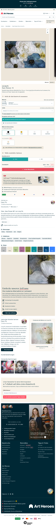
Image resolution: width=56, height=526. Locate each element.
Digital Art (9, 238)
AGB (16, 515)
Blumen (3, 238)
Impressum (49, 515)
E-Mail (49, 22)
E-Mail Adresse (7, 390)
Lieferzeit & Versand (9, 434)
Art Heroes (6, 466)
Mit (42, 159)
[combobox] (24, 17)
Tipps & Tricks (37, 21)
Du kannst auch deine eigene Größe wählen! (16, 113)
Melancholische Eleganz (7, 241)
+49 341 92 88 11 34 (12, 424)
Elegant (19, 232)
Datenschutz (43, 515)
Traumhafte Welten (46, 238)
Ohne (16, 159)
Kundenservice (50, 21)
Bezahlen (6, 432)
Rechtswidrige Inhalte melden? (33, 515)
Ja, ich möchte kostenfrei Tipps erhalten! (14, 397)
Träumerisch (9, 232)
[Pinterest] (10, 494)
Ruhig (3, 232)
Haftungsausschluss (22, 515)
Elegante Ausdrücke (28, 241)
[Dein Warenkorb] (53, 13)
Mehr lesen (13, 206)
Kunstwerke (4, 21)
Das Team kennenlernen (37, 437)
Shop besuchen (5, 206)
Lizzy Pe (6, 86)
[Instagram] (8, 494)
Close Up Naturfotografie (34, 238)
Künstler (21, 21)
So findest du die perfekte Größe (47, 108)
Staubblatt (16, 238)
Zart (15, 232)
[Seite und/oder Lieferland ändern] (54, 9)
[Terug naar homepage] (7, 13)
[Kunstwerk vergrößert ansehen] (47, 30)
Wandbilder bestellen (9, 430)
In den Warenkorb (29, 169)
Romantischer (23, 238)
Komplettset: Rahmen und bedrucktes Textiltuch (15, 119)
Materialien (28, 21)
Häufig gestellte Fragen (10, 428)
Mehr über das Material (49, 99)
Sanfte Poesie (18, 241)
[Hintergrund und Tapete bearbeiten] (47, 32)
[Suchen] (53, 17)
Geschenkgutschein (9, 438)
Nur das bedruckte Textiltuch (11, 123)
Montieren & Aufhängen (10, 436)
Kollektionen (13, 21)
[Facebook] (12, 494)
